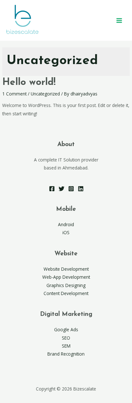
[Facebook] (52, 189)
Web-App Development (66, 277)
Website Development (66, 269)
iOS (66, 232)
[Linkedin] (81, 189)
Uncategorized (45, 94)
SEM (66, 346)
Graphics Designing (66, 285)
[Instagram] (71, 189)
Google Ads (66, 329)
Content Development (66, 293)
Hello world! (29, 82)
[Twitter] (61, 189)
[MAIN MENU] (119, 20)
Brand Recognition (66, 354)
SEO (66, 338)
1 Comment (14, 94)
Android (66, 224)
